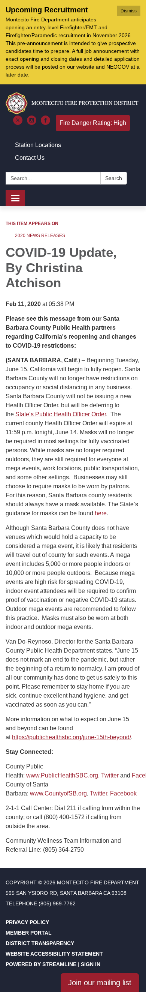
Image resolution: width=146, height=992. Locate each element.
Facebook (123, 793)
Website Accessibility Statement (54, 954)
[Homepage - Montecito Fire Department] (73, 103)
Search (113, 178)
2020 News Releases (40, 235)
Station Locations (38, 145)
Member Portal (29, 933)
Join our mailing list (99, 982)
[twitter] (17, 123)
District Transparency (40, 943)
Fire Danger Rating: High (93, 123)
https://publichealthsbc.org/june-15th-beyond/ (71, 737)
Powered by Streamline (41, 964)
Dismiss (129, 11)
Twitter (110, 775)
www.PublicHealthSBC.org (62, 775)
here (101, 513)
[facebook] (45, 123)
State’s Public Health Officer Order (60, 414)
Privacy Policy (27, 922)
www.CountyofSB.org (58, 793)
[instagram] (31, 123)
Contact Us (30, 158)
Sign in (90, 964)
